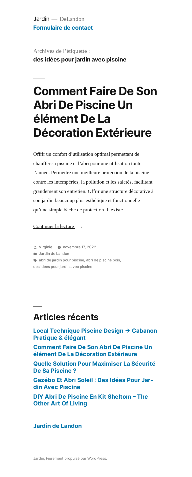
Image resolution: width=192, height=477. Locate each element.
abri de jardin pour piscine (61, 260)
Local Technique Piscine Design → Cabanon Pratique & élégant (95, 334)
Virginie (45, 247)
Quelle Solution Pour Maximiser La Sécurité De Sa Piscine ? (94, 367)
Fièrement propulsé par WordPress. (76, 458)
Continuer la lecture (58, 226)
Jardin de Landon (54, 253)
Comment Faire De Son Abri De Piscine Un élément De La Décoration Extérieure (95, 112)
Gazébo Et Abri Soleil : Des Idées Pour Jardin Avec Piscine (93, 383)
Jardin (41, 18)
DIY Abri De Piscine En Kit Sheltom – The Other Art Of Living (90, 400)
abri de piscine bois (103, 260)
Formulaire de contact (63, 27)
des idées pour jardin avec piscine (62, 266)
